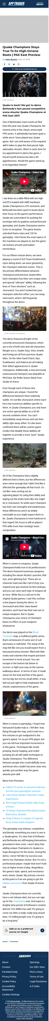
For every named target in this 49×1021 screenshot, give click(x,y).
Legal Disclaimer (38, 981)
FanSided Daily (10, 971)
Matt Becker (11, 59)
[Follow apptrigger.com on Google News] (42, 930)
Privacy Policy (9, 976)
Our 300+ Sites (37, 967)
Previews (14, 941)
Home (5, 941)
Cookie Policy (9, 981)
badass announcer (12, 883)
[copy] (18, 64)
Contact (6, 967)
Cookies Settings (11, 994)
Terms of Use (37, 976)
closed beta (19, 901)
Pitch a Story (36, 971)
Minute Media (15, 1001)
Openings (34, 962)
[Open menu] (4, 3)
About (5, 962)
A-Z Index (35, 986)
